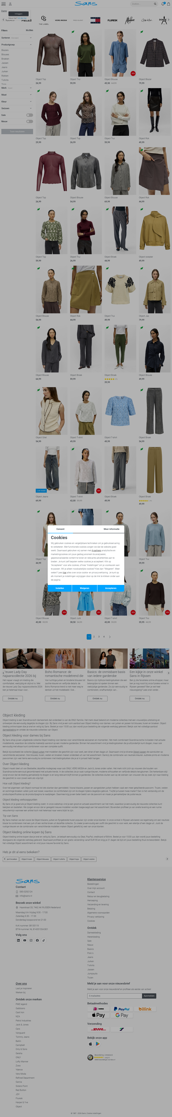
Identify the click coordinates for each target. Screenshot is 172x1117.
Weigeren (84, 588)
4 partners (96, 550)
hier (64, 572)
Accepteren (110, 588)
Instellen (60, 588)
